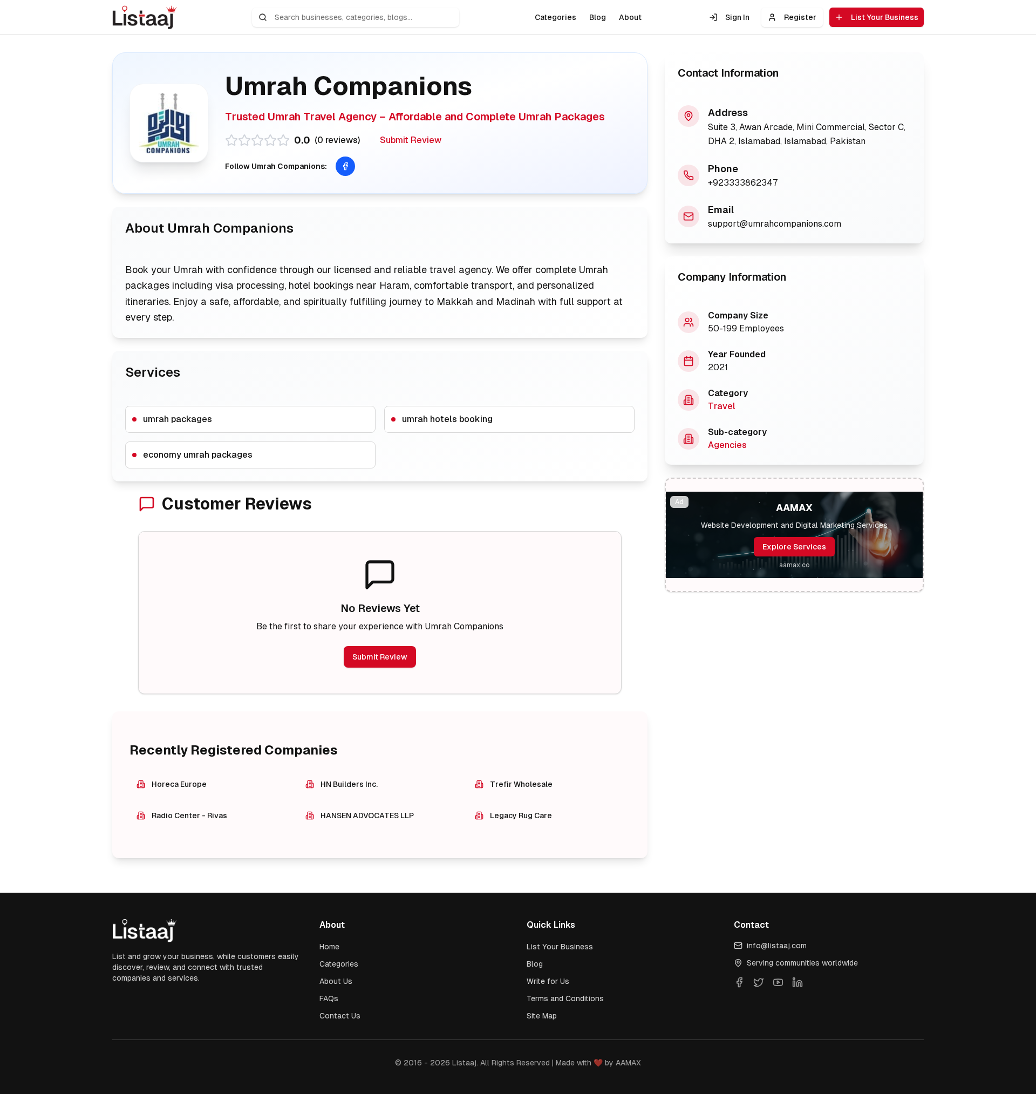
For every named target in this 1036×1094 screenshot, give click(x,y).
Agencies (727, 445)
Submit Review (410, 140)
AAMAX (628, 1062)
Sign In (737, 17)
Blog (597, 17)
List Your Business (884, 17)
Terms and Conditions (565, 998)
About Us (335, 981)
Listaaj (464, 1062)
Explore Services (794, 546)
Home (329, 946)
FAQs (328, 998)
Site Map (542, 1015)
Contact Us (339, 1015)
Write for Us (548, 981)
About (630, 17)
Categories (555, 17)
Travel (721, 406)
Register (800, 17)
